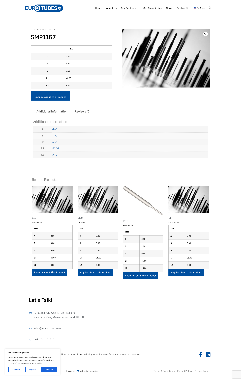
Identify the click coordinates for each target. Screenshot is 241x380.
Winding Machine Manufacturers (101, 354)
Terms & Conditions (164, 371)
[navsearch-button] (210, 8)
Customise (16, 369)
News (169, 8)
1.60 (54, 135)
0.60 (54, 142)
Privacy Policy (202, 371)
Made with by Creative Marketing (83, 371)
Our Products (128, 8)
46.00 (55, 148)
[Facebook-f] (200, 354)
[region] (32, 362)
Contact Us (182, 8)
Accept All (49, 369)
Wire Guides (41, 29)
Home (98, 8)
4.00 (54, 129)
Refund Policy (184, 371)
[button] (205, 34)
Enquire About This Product (50, 97)
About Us (111, 8)
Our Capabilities (152, 8)
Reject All (32, 369)
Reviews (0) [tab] (82, 111)
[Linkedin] (208, 354)
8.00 (54, 155)
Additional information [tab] (52, 111)
